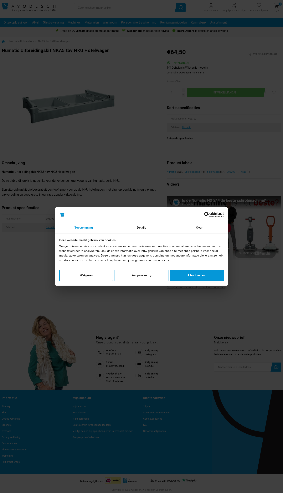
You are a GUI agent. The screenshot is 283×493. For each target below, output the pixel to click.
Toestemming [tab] (84, 227)
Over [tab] (199, 227)
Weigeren (86, 275)
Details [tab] (141, 227)
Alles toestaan (196, 275)
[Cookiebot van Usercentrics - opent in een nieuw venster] (207, 215)
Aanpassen (139, 275)
